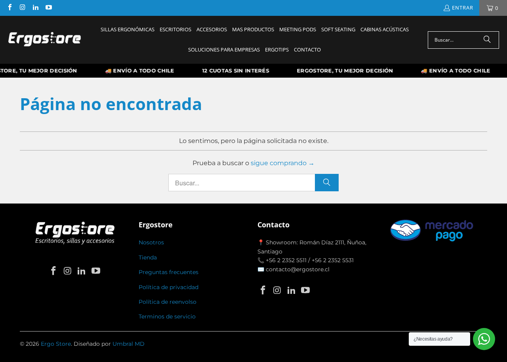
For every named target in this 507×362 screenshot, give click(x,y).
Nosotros (151, 242)
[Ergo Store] (44, 40)
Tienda (148, 257)
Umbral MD (128, 343)
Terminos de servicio (167, 316)
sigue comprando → (282, 163)
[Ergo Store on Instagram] (22, 7)
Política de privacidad (168, 287)
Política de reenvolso (167, 301)
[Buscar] (487, 40)
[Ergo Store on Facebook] (9, 7)
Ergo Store (56, 343)
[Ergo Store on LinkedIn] (35, 7)
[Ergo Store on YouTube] (47, 7)
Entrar (462, 7)
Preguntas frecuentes (168, 272)
